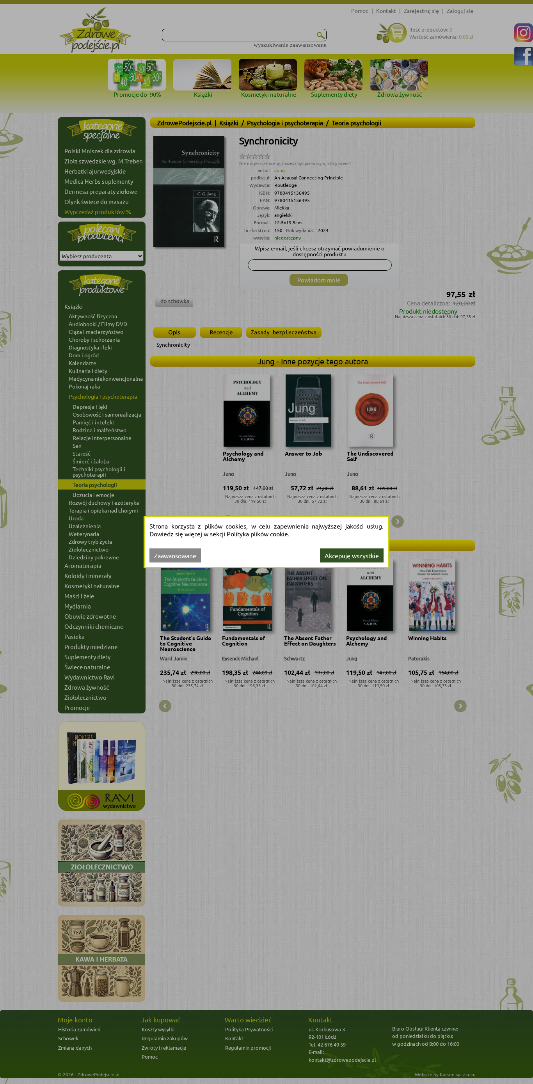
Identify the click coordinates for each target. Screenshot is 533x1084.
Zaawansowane (175, 555)
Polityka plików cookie (257, 534)
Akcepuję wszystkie (352, 555)
